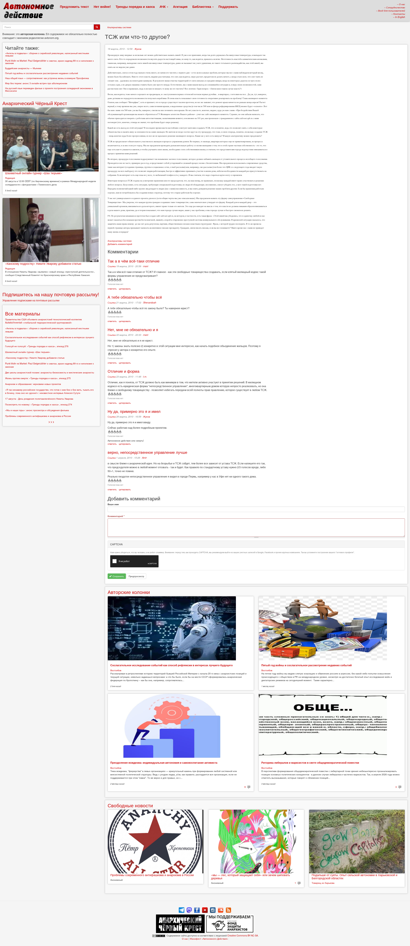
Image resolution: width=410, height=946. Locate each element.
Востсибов (115, 670)
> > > (51, 422)
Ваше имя (113, 504)
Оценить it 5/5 (120, 280)
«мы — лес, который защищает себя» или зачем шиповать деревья (250, 876)
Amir (144, 457)
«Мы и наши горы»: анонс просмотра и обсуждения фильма (37, 410)
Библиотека (202, 6)
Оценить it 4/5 (117, 280)
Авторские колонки (129, 591)
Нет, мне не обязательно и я (133, 329)
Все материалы (22, 313)
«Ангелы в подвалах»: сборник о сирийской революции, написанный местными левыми (47, 54)
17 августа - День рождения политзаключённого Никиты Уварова (39, 398)
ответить (112, 288)
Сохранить (118, 576)
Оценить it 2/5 (111, 280)
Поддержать (228, 6)
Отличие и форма (123, 371)
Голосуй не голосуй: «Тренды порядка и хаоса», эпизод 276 (36, 346)
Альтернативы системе (119, 27)
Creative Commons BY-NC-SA (242, 935)
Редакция (10, 177)
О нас (185, 938)
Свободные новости (130, 805)
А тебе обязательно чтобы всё (135, 297)
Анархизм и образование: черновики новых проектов (33, 384)
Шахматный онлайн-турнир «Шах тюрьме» (33, 173)
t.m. (145, 376)
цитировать (125, 288)
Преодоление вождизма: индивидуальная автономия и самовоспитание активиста (163, 762)
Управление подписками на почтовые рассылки (30, 300)
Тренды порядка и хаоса (135, 6)
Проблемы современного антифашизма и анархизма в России (152, 875)
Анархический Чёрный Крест (34, 103)
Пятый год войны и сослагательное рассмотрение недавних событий (306, 665)
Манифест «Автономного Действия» (209, 938)
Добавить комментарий (120, 244)
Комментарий (116, 516)
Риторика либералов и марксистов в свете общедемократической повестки (310, 762)
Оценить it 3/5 (114, 280)
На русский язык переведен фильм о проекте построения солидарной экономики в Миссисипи (49, 89)
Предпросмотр (136, 576)
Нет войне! (102, 6)
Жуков (138, 48)
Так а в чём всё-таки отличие (134, 261)
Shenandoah (149, 302)
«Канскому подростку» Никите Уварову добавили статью (43, 263)
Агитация (180, 6)
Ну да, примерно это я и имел (134, 411)
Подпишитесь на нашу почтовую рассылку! (50, 294)
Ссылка (112, 266)
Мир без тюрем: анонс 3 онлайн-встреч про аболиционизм (36, 83)
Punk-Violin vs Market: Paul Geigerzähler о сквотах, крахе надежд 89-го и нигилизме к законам (49, 62)
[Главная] (30, 11)
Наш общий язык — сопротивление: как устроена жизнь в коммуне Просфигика (47, 78)
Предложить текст (74, 6)
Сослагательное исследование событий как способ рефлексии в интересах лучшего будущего (171, 665)
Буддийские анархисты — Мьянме (23, 68)
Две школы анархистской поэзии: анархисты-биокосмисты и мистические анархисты (49, 372)
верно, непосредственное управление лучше (147, 452)
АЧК (163, 6)
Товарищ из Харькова (323, 882)
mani (145, 266)
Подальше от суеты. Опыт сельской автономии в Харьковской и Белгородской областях (354, 876)
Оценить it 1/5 (109, 280)
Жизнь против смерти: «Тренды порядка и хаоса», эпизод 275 (38, 378)
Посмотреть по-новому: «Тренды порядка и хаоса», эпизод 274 (38, 404)
